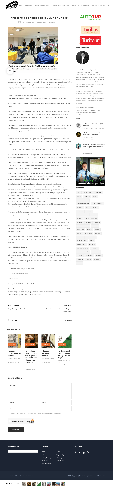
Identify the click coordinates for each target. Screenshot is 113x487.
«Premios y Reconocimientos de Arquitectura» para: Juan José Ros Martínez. (94, 146)
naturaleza (88, 233)
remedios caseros (82, 248)
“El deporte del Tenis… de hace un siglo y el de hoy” (64, 354)
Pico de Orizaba (90, 237)
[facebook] (101, 5)
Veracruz (80, 259)
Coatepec (80, 207)
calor (79, 196)
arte (78, 192)
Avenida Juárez (88, 192)
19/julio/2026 (46, 363)
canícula (87, 196)
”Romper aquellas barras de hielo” (14, 353)
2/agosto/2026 (13, 363)
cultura (89, 211)
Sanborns (94, 248)
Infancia (88, 222)
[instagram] (106, 5)
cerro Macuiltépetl (83, 203)
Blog (20, 6)
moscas (89, 229)
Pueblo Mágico (81, 244)
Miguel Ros (80, 229)
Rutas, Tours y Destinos (61, 6)
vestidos (96, 259)
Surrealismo (95, 252)
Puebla (92, 240)
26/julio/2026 (30, 369)
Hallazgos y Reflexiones (80, 6)
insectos (97, 222)
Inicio (14, 6)
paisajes (79, 237)
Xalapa (79, 263)
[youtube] (104, 5)
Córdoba (94, 215)
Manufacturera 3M (83, 226)
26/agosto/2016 (88, 140)
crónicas (80, 211)
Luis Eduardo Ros (28, 22)
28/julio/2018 (41, 22)
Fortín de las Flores (91, 218)
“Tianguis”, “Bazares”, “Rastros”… (45, 353)
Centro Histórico (82, 200)
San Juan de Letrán (83, 252)
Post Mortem (96, 6)
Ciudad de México (97, 203)
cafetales (99, 192)
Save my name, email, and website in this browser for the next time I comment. (35, 413)
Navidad (97, 233)
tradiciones (89, 255)
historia (79, 222)
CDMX (94, 196)
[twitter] (79, 452)
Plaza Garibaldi (82, 240)
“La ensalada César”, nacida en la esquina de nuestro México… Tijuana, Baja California (31, 356)
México (79, 233)
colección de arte (91, 207)
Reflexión (92, 244)
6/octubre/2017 (99, 128)
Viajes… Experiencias (42, 6)
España (79, 218)
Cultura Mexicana (82, 215)
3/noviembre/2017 (88, 153)
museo (97, 229)
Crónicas (28, 6)
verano (89, 259)
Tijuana (79, 255)
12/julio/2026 (63, 365)
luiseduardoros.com (26, 476)
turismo (98, 255)
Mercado (94, 226)
